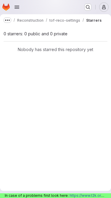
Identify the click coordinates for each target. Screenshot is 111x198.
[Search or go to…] (87, 7)
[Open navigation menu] (17, 7)
